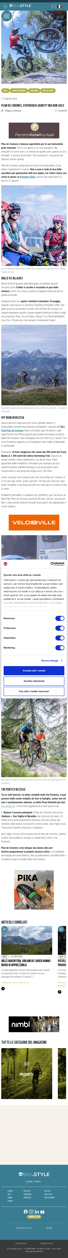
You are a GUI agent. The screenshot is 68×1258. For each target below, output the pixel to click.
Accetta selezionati (34, 681)
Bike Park (34, 90)
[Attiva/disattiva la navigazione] (5, 6)
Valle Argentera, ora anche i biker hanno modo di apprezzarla (25, 963)
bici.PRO (49, 1228)
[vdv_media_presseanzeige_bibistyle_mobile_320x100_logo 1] (34, 522)
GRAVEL (10, 1197)
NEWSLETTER (34, 1217)
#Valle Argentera (20, 982)
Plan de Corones (18, 90)
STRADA (10, 1191)
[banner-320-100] (34, 130)
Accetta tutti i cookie (34, 670)
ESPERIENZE (28, 1194)
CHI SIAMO (29, 1181)
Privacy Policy (47, 1244)
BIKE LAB (47, 1191)
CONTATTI (37, 1181)
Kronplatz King (27, 176)
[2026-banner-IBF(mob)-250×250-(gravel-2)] (34, 889)
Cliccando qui (8, 806)
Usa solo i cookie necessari (34, 691)
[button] (54, 6)
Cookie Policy (21, 1244)
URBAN (10, 1201)
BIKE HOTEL (48, 1194)
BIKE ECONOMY (49, 1197)
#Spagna (62, 982)
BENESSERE (27, 1197)
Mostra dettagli (49, 660)
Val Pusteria (48, 90)
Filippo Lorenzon (13, 110)
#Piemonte (6, 982)
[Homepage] (20, 6)
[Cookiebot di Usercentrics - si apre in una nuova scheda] (50, 564)
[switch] (59, 628)
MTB (5, 90)
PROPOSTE (27, 1191)
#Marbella (63, 986)
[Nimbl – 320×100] (34, 1024)
